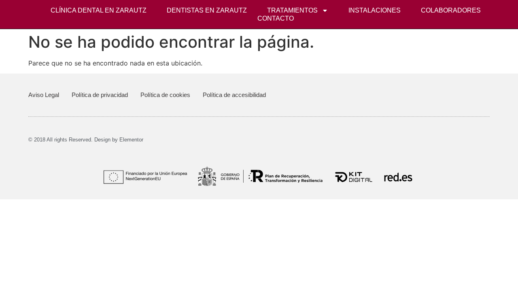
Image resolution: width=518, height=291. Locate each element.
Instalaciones (374, 10)
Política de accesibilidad (234, 94)
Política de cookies (165, 94)
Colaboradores (451, 10)
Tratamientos (292, 10)
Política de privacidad (100, 94)
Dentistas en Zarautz (207, 10)
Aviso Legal (43, 94)
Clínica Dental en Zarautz (98, 10)
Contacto (275, 18)
